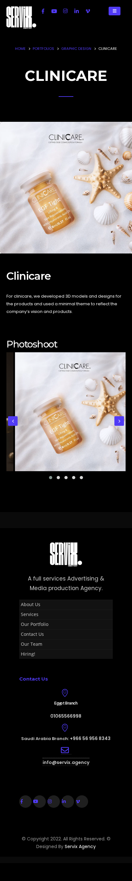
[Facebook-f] (25, 801)
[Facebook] (42, 10)
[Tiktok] (99, 10)
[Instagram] (65, 10)
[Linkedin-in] (68, 801)
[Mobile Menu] (114, 11)
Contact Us (32, 634)
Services (29, 614)
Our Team (31, 644)
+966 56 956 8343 (90, 738)
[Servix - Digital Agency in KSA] (21, 17)
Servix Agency (80, 846)
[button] (50, 477)
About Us (30, 604)
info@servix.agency (66, 762)
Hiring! (28, 654)
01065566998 (65, 716)
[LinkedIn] (76, 10)
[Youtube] (54, 10)
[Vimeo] (87, 10)
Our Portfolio (34, 624)
